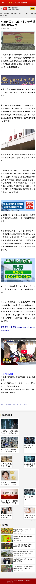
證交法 (26, 404)
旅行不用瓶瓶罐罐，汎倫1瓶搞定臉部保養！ (6, 465)
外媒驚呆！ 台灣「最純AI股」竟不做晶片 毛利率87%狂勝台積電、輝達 (9, 432)
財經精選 (8, 404)
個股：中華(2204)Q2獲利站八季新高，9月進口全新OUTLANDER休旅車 (9, 502)
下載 (32, 8)
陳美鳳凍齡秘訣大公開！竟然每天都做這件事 (6, 517)
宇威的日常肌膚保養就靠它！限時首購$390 (29, 517)
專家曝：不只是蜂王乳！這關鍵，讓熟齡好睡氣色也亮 (9, 483)
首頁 (1, 13)
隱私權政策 (27, 580)
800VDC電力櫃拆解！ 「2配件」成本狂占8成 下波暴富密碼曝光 (29, 447)
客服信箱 (10, 580)
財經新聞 (6, 13)
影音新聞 (13, 13)
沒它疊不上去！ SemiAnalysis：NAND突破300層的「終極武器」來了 (29, 498)
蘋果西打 (19, 404)
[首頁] (18, 2)
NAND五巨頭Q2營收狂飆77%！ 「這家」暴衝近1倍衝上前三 (29, 465)
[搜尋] (33, 4)
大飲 (14, 404)
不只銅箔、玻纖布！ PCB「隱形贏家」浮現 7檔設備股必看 (9, 450)
